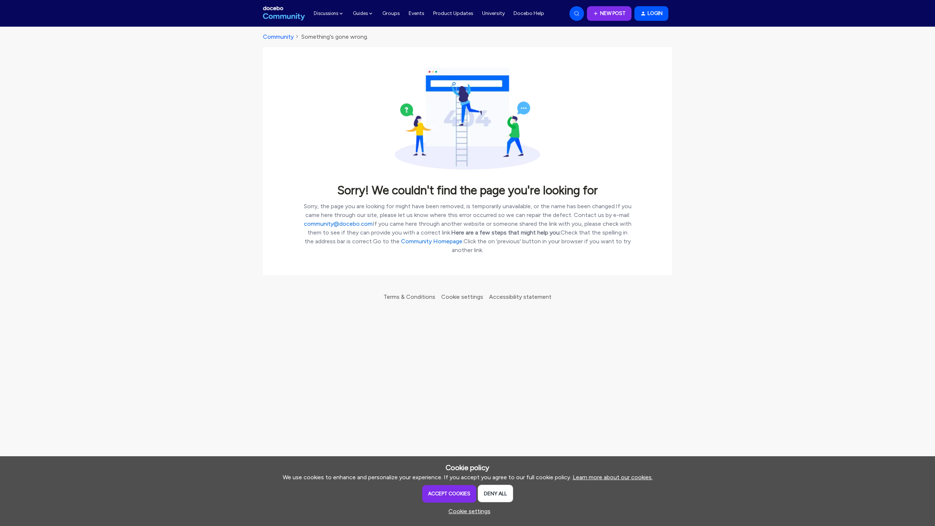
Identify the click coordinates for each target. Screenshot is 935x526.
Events (416, 13)
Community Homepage (431, 241)
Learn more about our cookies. (613, 477)
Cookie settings (462, 296)
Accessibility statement (520, 296)
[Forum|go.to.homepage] (284, 13)
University (493, 13)
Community (278, 36)
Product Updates (453, 13)
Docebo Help (529, 13)
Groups (391, 13)
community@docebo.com (338, 223)
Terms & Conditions (409, 296)
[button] (609, 13)
